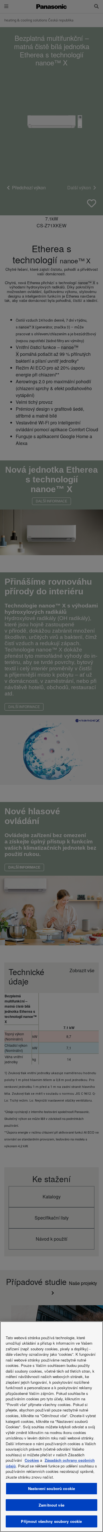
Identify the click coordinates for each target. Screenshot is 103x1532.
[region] (51, 1426)
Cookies (32, 1460)
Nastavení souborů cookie (51, 1488)
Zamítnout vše (51, 1505)
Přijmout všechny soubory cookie (51, 1521)
